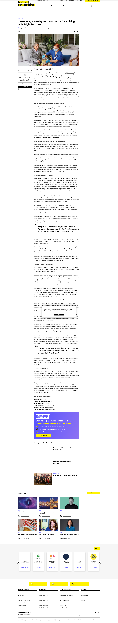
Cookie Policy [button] (68, 310)
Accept (59, 314)
